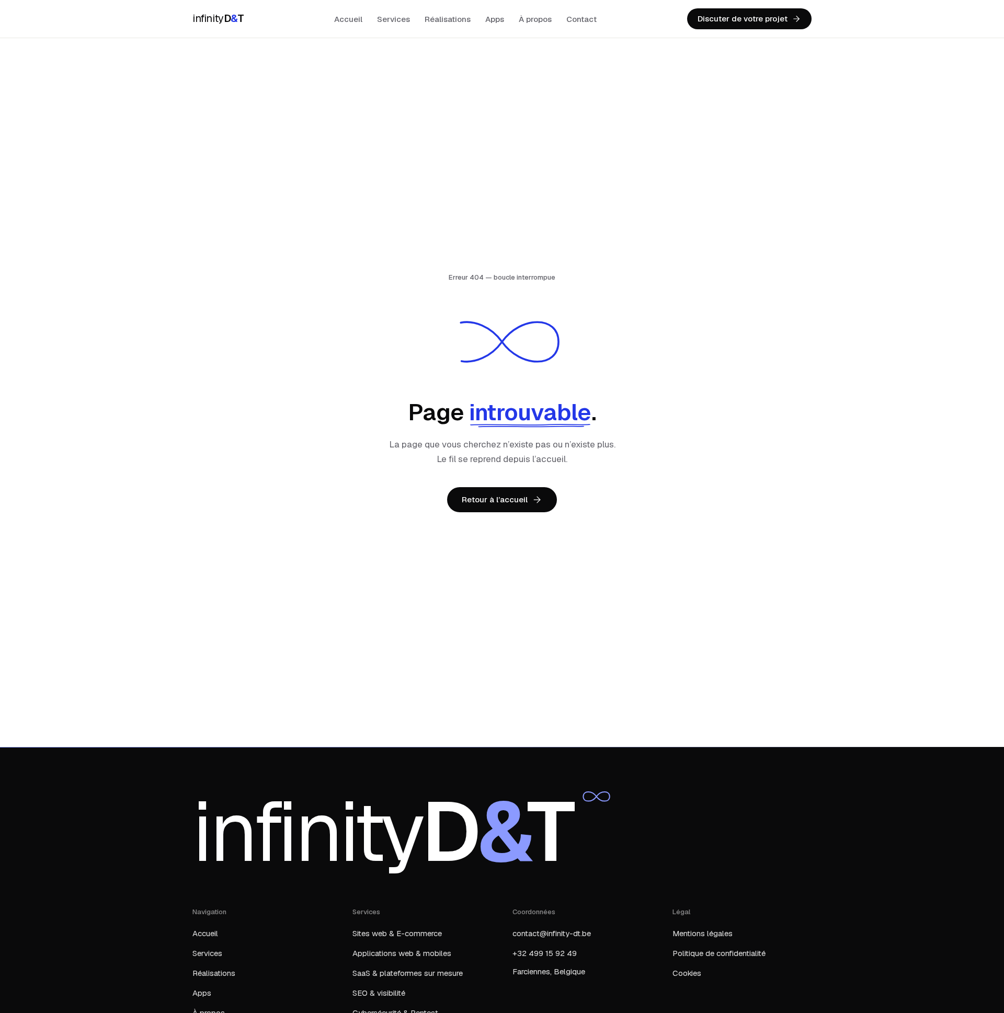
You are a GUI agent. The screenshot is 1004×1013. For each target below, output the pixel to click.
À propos (535, 19)
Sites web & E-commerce (397, 933)
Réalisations (448, 19)
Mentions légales (702, 933)
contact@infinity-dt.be (551, 933)
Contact (581, 19)
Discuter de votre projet (743, 19)
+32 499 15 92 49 (544, 953)
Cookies (686, 973)
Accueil (348, 19)
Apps (494, 19)
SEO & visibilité (378, 993)
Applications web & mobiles (401, 953)
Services (393, 19)
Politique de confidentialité (719, 953)
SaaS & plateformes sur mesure (407, 973)
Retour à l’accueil (495, 499)
